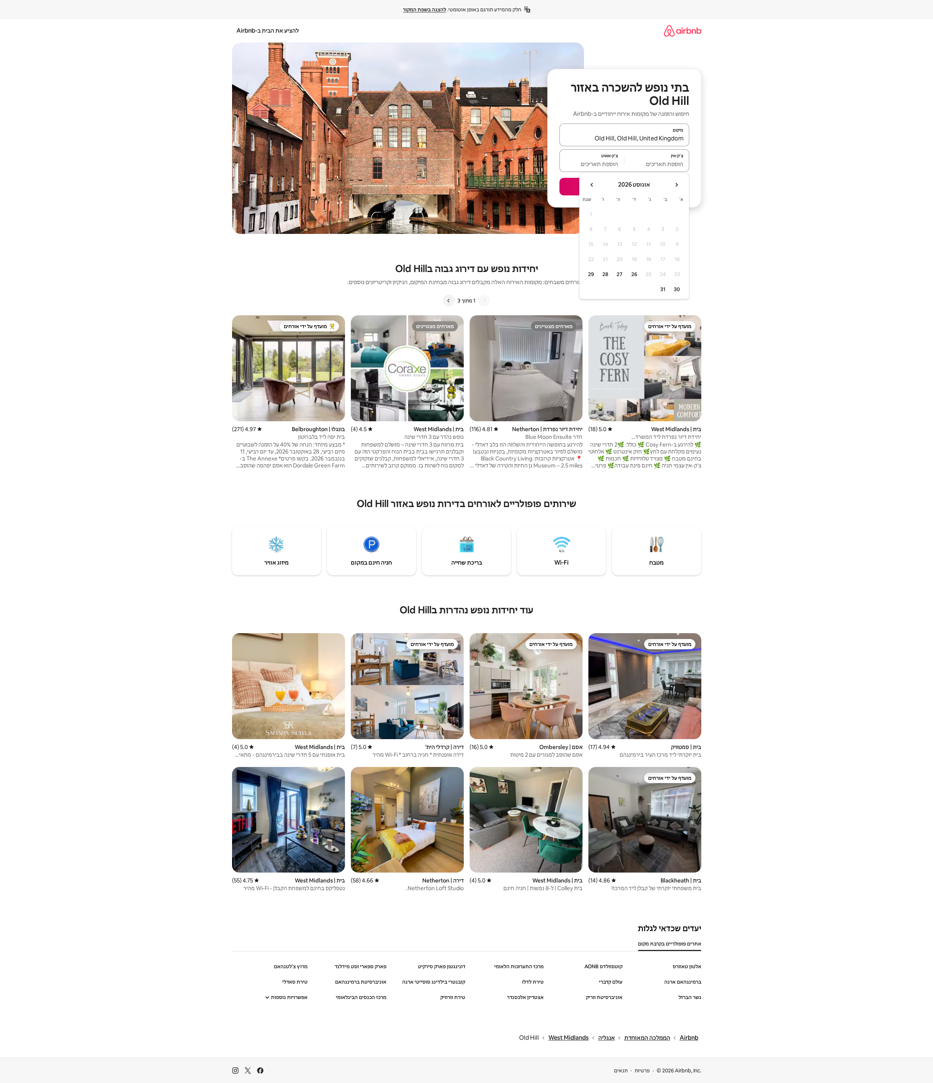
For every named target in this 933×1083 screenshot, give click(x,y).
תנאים (621, 1070)
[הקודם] (484, 300)
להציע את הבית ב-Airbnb (267, 30)
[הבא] (449, 300)
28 (605, 274)
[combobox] (624, 138)
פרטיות (642, 1070)
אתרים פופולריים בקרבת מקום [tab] (669, 943)
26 (634, 274)
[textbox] (656, 163)
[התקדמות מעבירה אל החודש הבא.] (592, 185)
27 (619, 274)
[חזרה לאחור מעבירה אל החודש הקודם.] (676, 185)
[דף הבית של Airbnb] (682, 30)
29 (591, 274)
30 (677, 289)
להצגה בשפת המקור (424, 9)
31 (662, 289)
